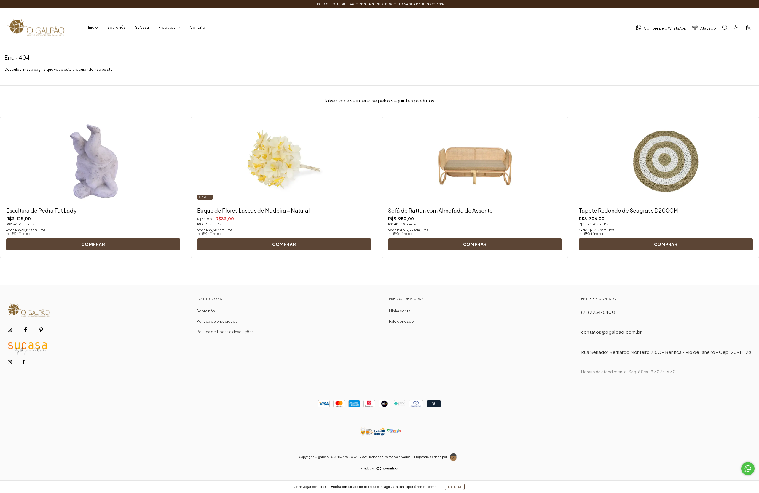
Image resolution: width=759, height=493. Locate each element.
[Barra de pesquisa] (725, 28)
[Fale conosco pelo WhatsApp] (748, 468)
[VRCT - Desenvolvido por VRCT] (453, 457)
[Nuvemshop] (379, 469)
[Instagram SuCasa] (10, 362)
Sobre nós (116, 27)
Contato (197, 27)
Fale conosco (401, 321)
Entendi (454, 486)
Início (93, 27)
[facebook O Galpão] (25, 330)
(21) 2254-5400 (598, 312)
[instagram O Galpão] (10, 330)
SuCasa (142, 27)
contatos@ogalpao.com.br (611, 332)
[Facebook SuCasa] (23, 362)
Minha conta (399, 311)
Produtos (167, 27)
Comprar (93, 244)
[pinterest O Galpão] (41, 330)
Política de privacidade (217, 321)
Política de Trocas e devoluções (225, 332)
